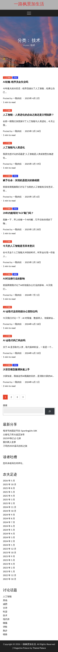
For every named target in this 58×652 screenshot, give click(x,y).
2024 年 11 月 (9, 507)
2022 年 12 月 (9, 575)
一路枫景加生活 (29, 4)
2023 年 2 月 (9, 568)
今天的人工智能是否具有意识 (19, 246)
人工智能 (7, 77)
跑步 (5, 631)
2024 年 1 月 (9, 545)
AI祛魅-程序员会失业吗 (15, 82)
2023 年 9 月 (9, 556)
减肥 (5, 604)
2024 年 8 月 (9, 518)
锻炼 (5, 634)
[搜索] (49, 411)
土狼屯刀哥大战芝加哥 (14, 435)
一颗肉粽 (17, 98)
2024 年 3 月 (9, 537)
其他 (15, 77)
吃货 (5, 612)
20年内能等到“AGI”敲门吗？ (18, 213)
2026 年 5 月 (9, 481)
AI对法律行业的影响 (14, 279)
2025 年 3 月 (9, 500)
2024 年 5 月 (9, 530)
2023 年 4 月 (9, 564)
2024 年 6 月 (9, 526)
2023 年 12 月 (9, 549)
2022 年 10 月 (9, 579)
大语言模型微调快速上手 (16, 369)
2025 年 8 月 (9, 488)
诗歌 (5, 627)
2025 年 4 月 (9, 496)
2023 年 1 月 (9, 571)
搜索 (5, 405)
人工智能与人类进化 (14, 147)
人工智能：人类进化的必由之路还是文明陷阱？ (28, 115)
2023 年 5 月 (9, 560)
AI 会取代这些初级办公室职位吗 (20, 311)
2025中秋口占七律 (12, 438)
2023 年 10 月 (9, 553)
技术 (5, 615)
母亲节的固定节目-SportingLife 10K (20, 431)
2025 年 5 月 (9, 492)
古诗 (5, 608)
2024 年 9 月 (9, 515)
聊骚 (15, 274)
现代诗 (6, 619)
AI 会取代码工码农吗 (14, 340)
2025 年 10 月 (9, 484)
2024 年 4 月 (9, 534)
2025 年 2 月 (9, 503)
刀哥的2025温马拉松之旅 (15, 446)
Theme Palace (39, 648)
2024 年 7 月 (9, 522)
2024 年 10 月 (9, 511)
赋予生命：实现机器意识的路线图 (21, 180)
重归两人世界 (9, 442)
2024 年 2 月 (9, 541)
